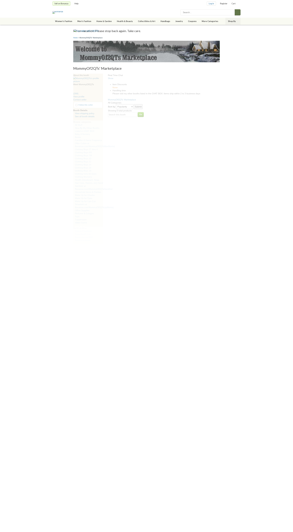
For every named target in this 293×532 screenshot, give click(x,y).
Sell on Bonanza (61, 3)
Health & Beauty (125, 21)
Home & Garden (104, 21)
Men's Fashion (84, 21)
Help (76, 3)
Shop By (232, 21)
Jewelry (179, 21)
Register (223, 3)
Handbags (165, 21)
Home (75, 38)
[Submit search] (238, 12)
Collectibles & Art (146, 21)
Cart (233, 3)
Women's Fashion (63, 21)
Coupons (192, 21)
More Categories (210, 21)
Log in (211, 3)
